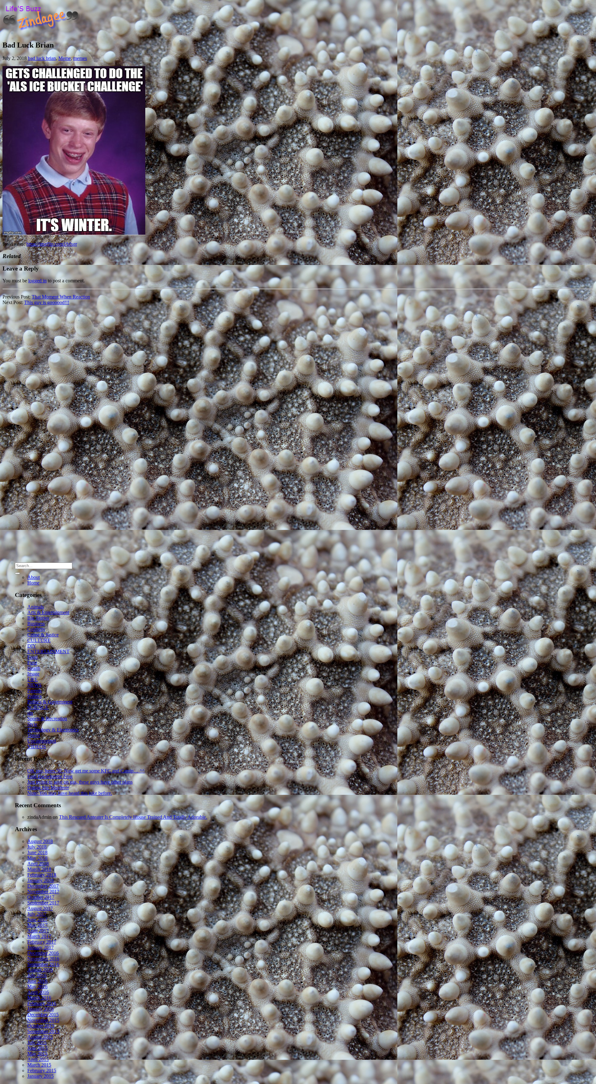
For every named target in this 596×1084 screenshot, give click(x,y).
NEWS (34, 685)
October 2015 (40, 1025)
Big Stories (38, 618)
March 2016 (39, 997)
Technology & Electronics (53, 729)
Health (33, 668)
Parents (34, 690)
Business (36, 623)
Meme (64, 58)
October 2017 (40, 897)
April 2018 (38, 863)
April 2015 (38, 1059)
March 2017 (39, 936)
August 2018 (40, 841)
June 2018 (37, 852)
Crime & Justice (43, 634)
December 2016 (43, 953)
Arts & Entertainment (48, 612)
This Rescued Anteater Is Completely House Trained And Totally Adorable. (133, 817)
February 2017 (41, 942)
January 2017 (40, 947)
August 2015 (40, 1037)
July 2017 (37, 914)
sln (30, 713)
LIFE (32, 679)
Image (33, 673)
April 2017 (38, 930)
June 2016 (37, 981)
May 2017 (37, 925)
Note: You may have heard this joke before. (69, 793)
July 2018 (37, 846)
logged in (37, 280)
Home (33, 582)
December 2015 (43, 1014)
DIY (31, 646)
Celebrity (36, 629)
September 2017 (43, 902)
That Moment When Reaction (61, 296)
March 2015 (39, 1065)
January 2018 (40, 880)
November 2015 (43, 1020)
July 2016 (37, 975)
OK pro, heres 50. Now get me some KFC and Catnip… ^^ (86, 770)
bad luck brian (42, 58)
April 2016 (38, 992)
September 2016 (43, 964)
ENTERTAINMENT (48, 651)
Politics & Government (49, 701)
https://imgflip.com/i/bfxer (51, 244)
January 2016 (40, 1009)
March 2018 (39, 869)
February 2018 (41, 874)
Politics (34, 696)
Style (32, 724)
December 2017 (43, 886)
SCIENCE (37, 707)
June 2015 (37, 1048)
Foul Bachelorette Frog (50, 776)
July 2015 (37, 1042)
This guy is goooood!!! (46, 302)
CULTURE (39, 640)
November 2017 (43, 891)
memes (80, 58)
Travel (33, 735)
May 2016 (37, 986)
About (33, 577)
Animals (35, 606)
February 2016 (41, 1003)
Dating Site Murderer (48, 787)
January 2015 (40, 1076)
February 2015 (41, 1070)
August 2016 (40, 969)
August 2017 (40, 908)
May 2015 (37, 1053)
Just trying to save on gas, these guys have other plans (80, 782)
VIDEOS (36, 746)
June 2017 (37, 919)
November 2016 (43, 958)
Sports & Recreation (47, 718)
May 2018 (37, 858)
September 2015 (43, 1031)
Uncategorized (41, 741)
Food (32, 657)
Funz (32, 662)
